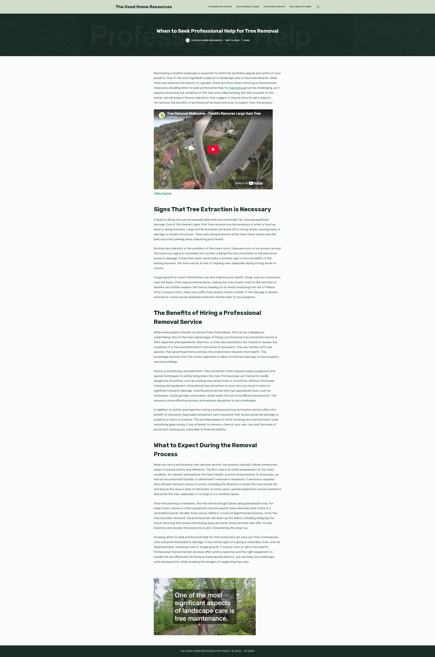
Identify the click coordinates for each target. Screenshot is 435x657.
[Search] (318, 7)
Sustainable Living (247, 6)
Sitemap (249, 651)
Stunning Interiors (220, 6)
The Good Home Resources (144, 6)
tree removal (237, 87)
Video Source (162, 193)
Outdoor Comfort (274, 6)
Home (246, 40)
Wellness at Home (300, 6)
